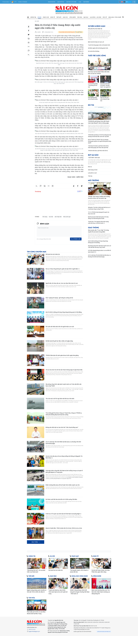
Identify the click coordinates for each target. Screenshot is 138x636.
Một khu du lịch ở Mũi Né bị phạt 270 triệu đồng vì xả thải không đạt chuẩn (98, 217)
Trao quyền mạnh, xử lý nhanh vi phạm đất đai (79, 571)
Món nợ (90, 166)
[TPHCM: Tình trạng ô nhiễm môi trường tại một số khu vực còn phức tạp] (99, 188)
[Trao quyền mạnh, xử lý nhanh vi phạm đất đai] (79, 563)
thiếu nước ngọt (66, 216)
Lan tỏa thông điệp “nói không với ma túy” (93, 85)
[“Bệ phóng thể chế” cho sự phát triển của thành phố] (36, 563)
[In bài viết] (28, 42)
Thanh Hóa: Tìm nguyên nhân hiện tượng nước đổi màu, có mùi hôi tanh (98, 222)
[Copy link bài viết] (28, 46)
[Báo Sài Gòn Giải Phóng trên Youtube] (122, 2)
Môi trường (93, 180)
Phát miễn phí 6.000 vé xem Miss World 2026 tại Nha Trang (36, 612)
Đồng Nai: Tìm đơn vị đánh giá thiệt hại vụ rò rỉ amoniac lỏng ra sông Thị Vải (99, 208)
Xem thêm (123, 17)
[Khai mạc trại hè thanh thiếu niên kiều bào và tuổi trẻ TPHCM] (99, 63)
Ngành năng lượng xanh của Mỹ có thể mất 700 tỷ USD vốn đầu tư (36, 591)
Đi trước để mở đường (93, 51)
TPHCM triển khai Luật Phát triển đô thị (98, 150)
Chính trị (33, 17)
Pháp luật (46, 17)
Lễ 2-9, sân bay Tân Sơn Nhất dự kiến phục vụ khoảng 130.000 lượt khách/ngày (63, 442)
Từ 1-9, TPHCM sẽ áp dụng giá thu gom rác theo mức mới (98, 212)
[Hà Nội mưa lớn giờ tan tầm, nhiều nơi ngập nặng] (35, 346)
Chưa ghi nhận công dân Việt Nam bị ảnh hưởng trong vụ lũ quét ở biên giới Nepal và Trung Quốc (64, 471)
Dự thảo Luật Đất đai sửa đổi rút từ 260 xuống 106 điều (61, 499)
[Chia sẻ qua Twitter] (28, 34)
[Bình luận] (28, 50)
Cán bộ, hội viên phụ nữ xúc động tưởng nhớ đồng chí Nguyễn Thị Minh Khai (64, 457)
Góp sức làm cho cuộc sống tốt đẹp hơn (104, 99)
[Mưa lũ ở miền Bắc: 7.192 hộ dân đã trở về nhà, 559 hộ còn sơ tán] (35, 533)
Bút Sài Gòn (93, 155)
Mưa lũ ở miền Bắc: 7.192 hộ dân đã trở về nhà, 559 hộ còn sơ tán (64, 528)
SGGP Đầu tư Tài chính (71, 1)
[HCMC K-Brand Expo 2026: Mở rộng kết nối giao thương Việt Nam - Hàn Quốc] (79, 583)
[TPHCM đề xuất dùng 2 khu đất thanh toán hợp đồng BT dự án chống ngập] (99, 113)
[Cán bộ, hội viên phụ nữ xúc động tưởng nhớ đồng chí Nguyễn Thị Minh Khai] (35, 461)
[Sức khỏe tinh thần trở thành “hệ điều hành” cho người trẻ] (105, 79)
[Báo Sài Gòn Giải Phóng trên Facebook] (119, 2)
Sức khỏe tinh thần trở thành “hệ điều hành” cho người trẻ (105, 85)
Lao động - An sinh (95, 17)
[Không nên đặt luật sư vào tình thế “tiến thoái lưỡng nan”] (35, 432)
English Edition (51, 1)
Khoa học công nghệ (114, 17)
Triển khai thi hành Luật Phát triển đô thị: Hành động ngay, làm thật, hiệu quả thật (98, 146)
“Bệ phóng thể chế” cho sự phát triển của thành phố (36, 571)
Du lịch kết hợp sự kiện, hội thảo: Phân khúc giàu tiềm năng (101, 571)
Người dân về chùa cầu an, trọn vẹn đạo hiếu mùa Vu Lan (62, 283)
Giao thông (93, 227)
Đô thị (91, 105)
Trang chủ (28, 17)
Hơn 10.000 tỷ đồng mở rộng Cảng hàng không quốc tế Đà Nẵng (64, 312)
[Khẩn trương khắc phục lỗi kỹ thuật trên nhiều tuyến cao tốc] (35, 490)
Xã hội (39, 17)
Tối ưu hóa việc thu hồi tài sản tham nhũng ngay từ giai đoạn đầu (64, 370)
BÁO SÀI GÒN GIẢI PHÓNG (69, 9)
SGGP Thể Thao (60, 1)
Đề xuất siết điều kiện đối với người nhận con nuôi (60, 326)
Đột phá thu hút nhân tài (53, 254)
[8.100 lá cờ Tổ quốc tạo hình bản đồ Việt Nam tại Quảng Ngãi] (35, 518)
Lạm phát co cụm (92, 173)
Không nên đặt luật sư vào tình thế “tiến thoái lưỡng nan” (62, 427)
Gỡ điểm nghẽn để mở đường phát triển (98, 48)
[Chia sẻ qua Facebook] (28, 30)
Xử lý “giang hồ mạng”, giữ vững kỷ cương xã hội (59, 298)
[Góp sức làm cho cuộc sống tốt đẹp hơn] (105, 92)
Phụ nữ (105, 17)
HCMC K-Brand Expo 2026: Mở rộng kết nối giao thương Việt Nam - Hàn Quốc (79, 591)
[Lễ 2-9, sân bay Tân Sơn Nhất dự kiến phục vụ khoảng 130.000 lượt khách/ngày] (35, 446)
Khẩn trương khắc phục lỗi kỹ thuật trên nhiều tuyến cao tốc (63, 485)
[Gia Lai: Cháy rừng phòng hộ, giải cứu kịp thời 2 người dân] (35, 273)
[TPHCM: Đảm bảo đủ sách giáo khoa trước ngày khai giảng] (35, 360)
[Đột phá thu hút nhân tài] (35, 259)
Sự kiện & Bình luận (96, 26)
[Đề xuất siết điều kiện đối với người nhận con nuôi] (35, 331)
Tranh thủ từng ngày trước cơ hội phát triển (99, 45)
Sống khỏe (72, 17)
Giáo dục (65, 17)
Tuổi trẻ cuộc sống (97, 55)
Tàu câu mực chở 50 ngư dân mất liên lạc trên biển (60, 398)
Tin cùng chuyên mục (36, 251)
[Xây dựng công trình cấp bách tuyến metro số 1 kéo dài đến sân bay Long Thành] (35, 389)
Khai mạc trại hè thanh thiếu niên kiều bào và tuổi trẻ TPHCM (98, 72)
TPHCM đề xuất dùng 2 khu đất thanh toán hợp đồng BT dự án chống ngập (98, 122)
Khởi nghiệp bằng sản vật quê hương (92, 98)
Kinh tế (52, 17)
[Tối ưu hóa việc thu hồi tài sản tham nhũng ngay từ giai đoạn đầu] (35, 374)
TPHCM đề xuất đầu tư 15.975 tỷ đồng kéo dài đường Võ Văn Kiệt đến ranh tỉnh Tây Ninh (99, 135)
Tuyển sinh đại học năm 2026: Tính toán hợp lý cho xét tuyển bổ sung (58, 591)
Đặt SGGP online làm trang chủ (103, 631)
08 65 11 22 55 (32, 629)
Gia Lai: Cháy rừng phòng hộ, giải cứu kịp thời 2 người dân (62, 269)
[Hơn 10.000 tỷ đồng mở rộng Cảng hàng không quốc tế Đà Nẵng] (35, 317)
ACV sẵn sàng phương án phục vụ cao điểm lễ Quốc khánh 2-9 (99, 251)
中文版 (80, 1)
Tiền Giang (44, 216)
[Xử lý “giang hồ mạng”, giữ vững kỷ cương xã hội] (35, 302)
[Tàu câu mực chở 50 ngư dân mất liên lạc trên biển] (35, 403)
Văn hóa (79, 17)
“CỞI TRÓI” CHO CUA (94, 157)
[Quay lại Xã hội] (28, 54)
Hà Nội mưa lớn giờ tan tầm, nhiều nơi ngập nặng (59, 341)
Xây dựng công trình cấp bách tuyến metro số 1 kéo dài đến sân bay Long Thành (63, 385)
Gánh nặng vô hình (92, 169)
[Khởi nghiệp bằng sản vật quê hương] (93, 92)
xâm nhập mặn (58, 216)
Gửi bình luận (76, 239)
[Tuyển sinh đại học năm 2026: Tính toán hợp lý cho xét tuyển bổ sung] (58, 583)
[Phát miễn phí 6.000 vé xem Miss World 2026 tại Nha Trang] (36, 605)
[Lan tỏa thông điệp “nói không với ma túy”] (93, 79)
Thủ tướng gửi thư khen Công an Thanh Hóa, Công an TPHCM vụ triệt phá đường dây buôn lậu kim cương (64, 413)
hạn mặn (51, 216)
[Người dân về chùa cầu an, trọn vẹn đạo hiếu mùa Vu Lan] (35, 288)
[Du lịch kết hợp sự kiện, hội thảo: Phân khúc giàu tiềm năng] (101, 563)
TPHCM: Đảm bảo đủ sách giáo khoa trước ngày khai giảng (62, 355)
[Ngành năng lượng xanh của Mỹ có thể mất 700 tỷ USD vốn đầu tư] (36, 583)
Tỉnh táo (90, 176)
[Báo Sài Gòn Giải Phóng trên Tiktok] (124, 2)
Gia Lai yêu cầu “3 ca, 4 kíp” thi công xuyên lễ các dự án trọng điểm (98, 231)
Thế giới (58, 17)
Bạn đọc (86, 17)
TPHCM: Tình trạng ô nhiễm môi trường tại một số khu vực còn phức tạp (99, 197)
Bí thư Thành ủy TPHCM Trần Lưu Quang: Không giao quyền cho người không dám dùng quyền (99, 141)
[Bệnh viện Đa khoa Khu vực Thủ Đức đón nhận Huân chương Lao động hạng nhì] (101, 583)
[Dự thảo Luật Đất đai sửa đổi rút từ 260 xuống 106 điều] (35, 504)
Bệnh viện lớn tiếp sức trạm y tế (96, 42)
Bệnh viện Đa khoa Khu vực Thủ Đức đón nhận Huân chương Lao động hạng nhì (101, 591)
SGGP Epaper (86, 1)
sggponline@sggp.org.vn (34, 631)
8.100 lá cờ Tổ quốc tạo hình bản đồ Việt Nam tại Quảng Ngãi (63, 514)
